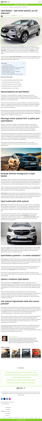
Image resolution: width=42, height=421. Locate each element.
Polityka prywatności (10, 417)
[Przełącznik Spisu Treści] (23, 63)
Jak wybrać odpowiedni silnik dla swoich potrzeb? (12, 74)
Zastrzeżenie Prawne (17, 417)
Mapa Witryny (31, 417)
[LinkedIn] (7, 399)
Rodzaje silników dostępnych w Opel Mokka (11, 68)
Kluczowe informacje (8, 64)
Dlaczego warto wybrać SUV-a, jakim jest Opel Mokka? (13, 67)
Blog (22, 4)
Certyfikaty (16, 4)
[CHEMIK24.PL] (5, 2)
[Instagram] (10, 399)
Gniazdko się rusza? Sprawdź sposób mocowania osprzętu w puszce (21, 372)
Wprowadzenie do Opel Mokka (8, 66)
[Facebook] (2, 399)
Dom (2, 7)
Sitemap (36, 417)
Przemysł (7, 415)
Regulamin (4, 417)
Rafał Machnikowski (7, 15)
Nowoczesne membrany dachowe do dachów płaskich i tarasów (21, 380)
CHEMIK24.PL (19, 420)
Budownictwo (8, 407)
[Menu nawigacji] (40, 2)
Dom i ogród (8, 411)
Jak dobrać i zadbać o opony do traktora (21, 377)
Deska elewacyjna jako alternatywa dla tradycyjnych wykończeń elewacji (21, 375)
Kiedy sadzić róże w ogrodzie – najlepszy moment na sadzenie (21, 382)
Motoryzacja (6, 7)
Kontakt (26, 4)
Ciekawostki (8, 409)
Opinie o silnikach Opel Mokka (8, 72)
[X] (4, 399)
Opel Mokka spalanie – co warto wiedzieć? (11, 71)
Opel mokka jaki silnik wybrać (8, 70)
